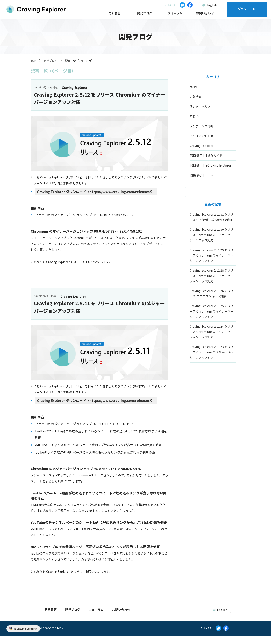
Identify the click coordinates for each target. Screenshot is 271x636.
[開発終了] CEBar (201, 175)
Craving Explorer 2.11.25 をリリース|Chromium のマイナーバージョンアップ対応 (211, 311)
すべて (194, 87)
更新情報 (196, 97)
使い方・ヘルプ (200, 106)
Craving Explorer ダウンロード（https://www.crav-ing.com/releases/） (95, 191)
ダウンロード (247, 9)
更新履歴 (114, 13)
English (211, 5)
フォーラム (174, 13)
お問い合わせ (205, 13)
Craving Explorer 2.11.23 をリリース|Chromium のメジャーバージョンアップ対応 (211, 352)
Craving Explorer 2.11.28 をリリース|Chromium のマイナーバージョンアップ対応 (211, 275)
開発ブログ (50, 61)
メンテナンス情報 (201, 126)
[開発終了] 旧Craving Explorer (210, 165)
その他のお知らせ (201, 136)
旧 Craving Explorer (25, 628)
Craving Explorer (201, 145)
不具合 (194, 116)
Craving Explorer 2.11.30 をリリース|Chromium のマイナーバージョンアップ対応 (211, 234)
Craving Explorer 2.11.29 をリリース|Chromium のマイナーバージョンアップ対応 (211, 255)
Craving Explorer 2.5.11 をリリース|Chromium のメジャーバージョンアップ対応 (99, 307)
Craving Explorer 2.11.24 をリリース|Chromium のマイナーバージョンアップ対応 (211, 331)
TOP (33, 61)
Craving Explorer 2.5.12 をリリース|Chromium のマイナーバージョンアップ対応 (99, 98)
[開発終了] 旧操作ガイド (206, 155)
